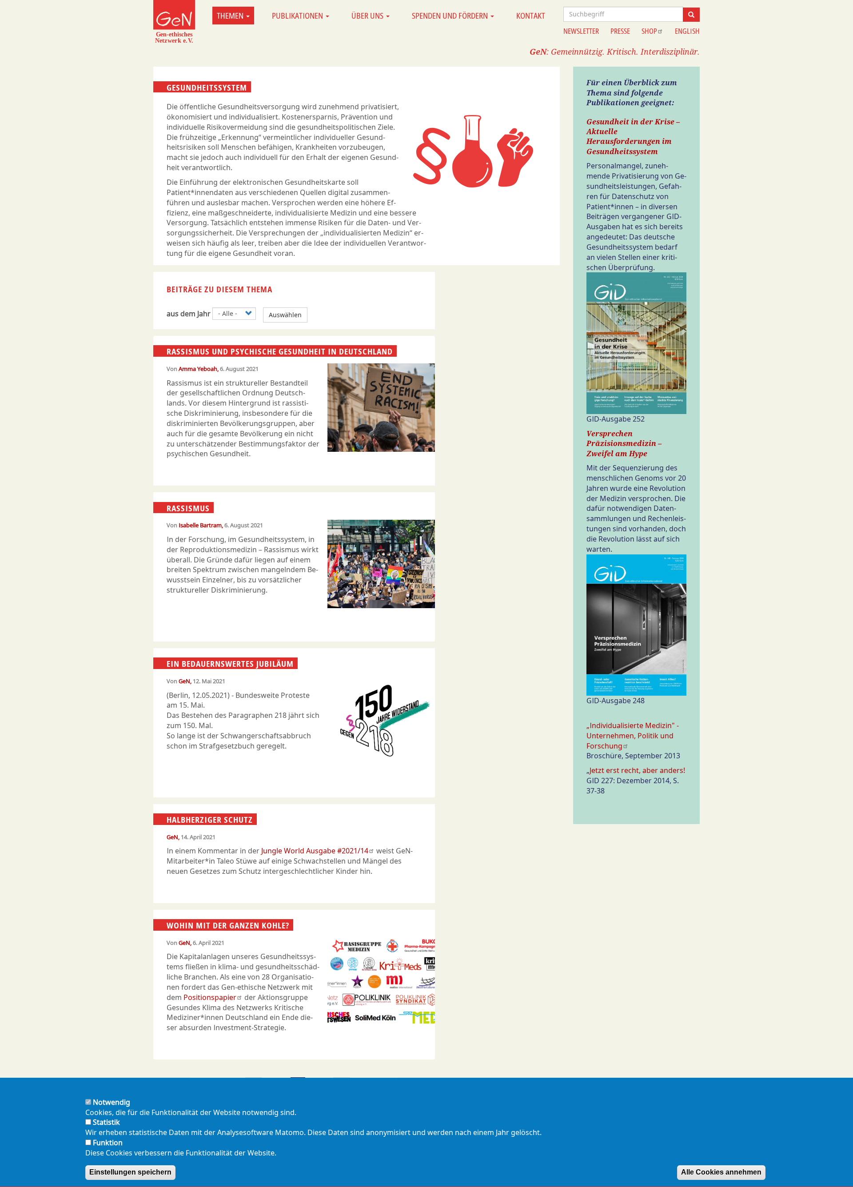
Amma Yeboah (198, 369)
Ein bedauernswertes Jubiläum (230, 663)
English (687, 31)
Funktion (108, 1142)
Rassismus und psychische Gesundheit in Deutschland (280, 351)
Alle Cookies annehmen (721, 1172)
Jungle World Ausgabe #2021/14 (314, 851)
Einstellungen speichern (130, 1172)
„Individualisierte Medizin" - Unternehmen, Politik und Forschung (632, 736)
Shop (649, 31)
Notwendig (111, 1102)
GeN (184, 681)
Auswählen (285, 315)
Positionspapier (209, 997)
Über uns (368, 15)
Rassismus (188, 507)
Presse (620, 31)
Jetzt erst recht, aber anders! (637, 770)
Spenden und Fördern (451, 15)
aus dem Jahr (189, 314)
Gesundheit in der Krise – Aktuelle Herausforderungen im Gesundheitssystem (633, 136)
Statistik (106, 1122)
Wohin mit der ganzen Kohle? (228, 925)
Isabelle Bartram (200, 525)
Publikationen (298, 15)
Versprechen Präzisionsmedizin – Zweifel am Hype (624, 443)
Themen (231, 15)
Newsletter (581, 31)
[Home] (174, 21)
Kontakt (530, 15)
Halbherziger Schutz (210, 819)
